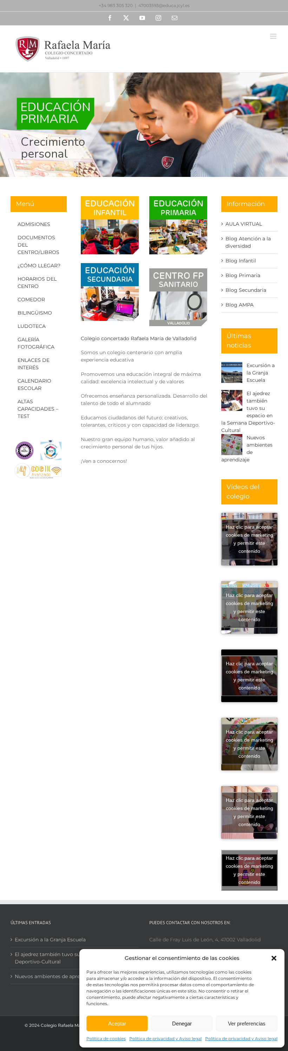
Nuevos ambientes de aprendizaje (56, 976)
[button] (273, 958)
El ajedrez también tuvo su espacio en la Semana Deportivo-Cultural (75, 958)
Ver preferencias (247, 1023)
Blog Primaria (242, 275)
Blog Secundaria (245, 290)
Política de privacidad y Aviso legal (165, 1038)
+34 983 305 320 (116, 5)
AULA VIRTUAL (243, 224)
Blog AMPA (239, 305)
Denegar (182, 1023)
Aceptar (117, 1023)
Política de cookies (106, 1038)
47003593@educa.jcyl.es (164, 5)
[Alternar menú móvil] (273, 36)
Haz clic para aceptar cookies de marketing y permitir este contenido (249, 539)
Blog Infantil (240, 260)
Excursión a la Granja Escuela (261, 372)
